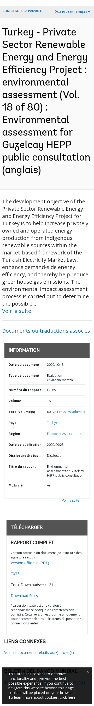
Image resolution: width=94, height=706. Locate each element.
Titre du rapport (22, 466)
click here (67, 697)
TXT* (15, 573)
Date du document (24, 364)
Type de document (24, 375)
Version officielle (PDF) (30, 562)
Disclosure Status (23, 455)
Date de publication (25, 444)
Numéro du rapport (25, 390)
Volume (15, 401)
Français (81, 12)
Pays (12, 423)
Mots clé (16, 485)
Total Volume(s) (22, 412)
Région (14, 433)
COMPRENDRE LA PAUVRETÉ (23, 11)
